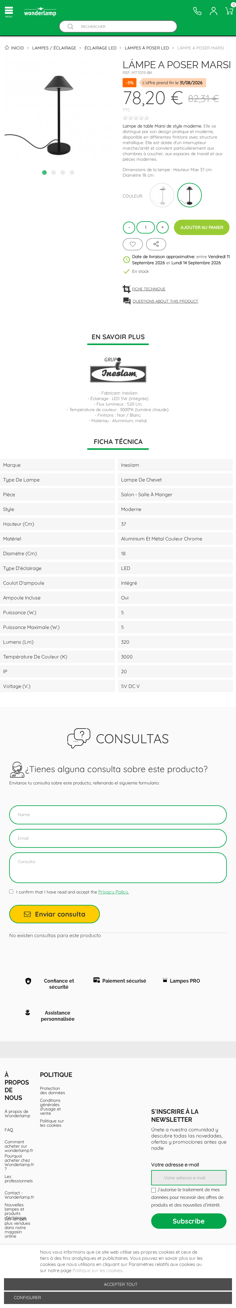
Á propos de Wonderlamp (17, 1113)
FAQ (9, 1130)
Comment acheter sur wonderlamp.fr (18, 1146)
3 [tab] (64, 173)
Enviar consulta (60, 914)
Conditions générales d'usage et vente (50, 1106)
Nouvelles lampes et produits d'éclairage (15, 1211)
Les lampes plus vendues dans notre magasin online (17, 1227)
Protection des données (52, 1090)
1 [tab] (45, 173)
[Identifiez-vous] (213, 11)
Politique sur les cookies (52, 1123)
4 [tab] (73, 173)
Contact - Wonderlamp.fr (18, 1195)
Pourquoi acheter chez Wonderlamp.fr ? (18, 1162)
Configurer (27, 1297)
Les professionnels (18, 1179)
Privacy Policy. (113, 892)
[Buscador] (71, 26)
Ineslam (130, 393)
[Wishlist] (132, 244)
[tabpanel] (59, 112)
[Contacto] (197, 11)
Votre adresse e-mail (175, 1164)
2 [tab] (54, 173)
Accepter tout (120, 1284)
